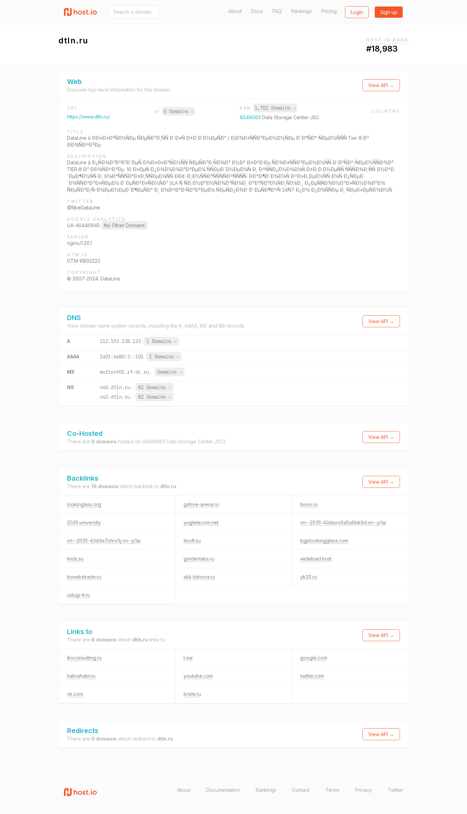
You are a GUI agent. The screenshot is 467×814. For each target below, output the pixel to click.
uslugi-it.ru (78, 595)
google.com (313, 658)
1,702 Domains (275, 108)
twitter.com (312, 676)
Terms (332, 790)
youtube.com (198, 676)
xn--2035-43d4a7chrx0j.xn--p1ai (104, 540)
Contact (300, 790)
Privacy (363, 790)
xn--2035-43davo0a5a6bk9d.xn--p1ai (343, 522)
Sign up (388, 12)
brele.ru (192, 694)
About (235, 11)
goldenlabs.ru (199, 559)
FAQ (277, 11)
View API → (381, 85)
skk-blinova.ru (199, 577)
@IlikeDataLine (83, 207)
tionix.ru (309, 504)
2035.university (84, 522)
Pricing (329, 11)
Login (357, 12)
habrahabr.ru (81, 676)
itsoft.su (192, 540)
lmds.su (75, 559)
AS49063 (251, 117)
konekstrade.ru (84, 577)
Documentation (223, 790)
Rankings (301, 11)
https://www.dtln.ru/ (88, 117)
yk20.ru (308, 577)
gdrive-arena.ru (201, 504)
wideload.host (316, 559)
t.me (188, 658)
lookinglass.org (84, 504)
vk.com (75, 694)
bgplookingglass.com (324, 540)
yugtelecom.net (201, 522)
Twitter (395, 790)
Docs (257, 11)
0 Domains (178, 111)
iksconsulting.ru (84, 658)
